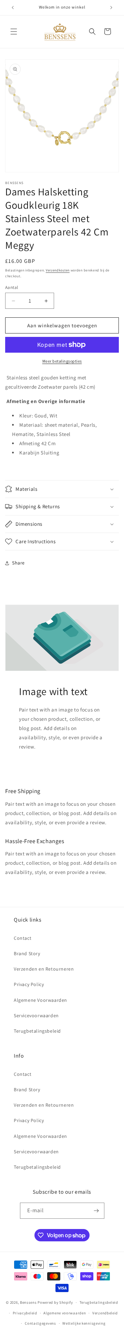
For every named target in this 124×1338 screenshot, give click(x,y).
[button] (13, 31)
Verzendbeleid (105, 1313)
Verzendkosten (58, 270)
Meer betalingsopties (62, 361)
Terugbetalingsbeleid (37, 1031)
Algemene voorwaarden (64, 1313)
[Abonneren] (96, 1211)
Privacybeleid (25, 1313)
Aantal (11, 287)
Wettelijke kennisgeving (83, 1323)
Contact (22, 938)
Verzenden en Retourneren (44, 969)
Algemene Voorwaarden (40, 1000)
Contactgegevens (40, 1323)
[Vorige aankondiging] (12, 7)
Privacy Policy (29, 984)
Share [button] (18, 563)
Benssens (28, 1302)
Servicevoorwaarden (36, 1015)
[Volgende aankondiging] (111, 7)
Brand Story (27, 953)
